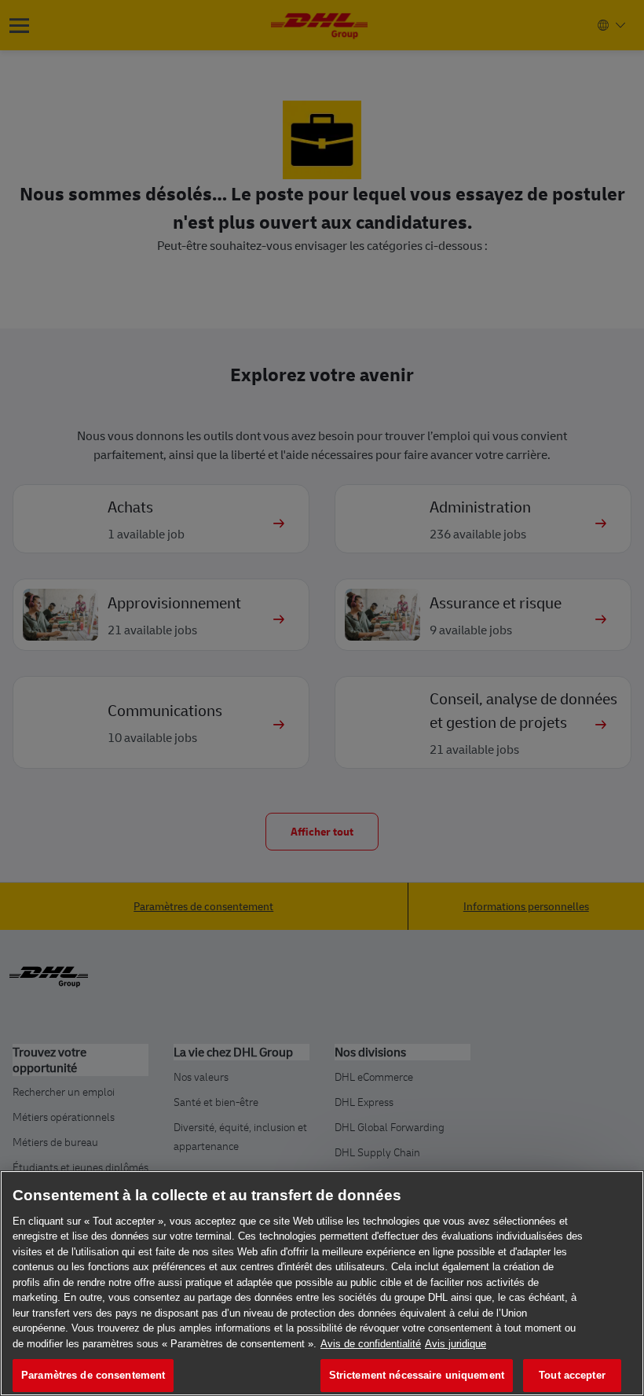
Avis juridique (455, 1344)
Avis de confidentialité (370, 1344)
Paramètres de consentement (93, 1375)
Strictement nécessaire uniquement (416, 1375)
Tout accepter (572, 1375)
